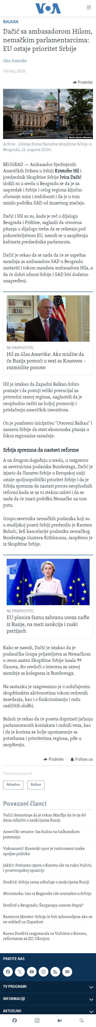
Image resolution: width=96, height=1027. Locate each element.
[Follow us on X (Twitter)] (20, 972)
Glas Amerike (15, 61)
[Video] (59, 1020)
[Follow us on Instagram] (43, 972)
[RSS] (55, 972)
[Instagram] (37, 1020)
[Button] (83, 82)
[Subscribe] (67, 972)
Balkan (10, 22)
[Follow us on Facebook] (8, 972)
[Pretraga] (81, 1020)
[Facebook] (15, 1020)
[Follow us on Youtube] (32, 972)
